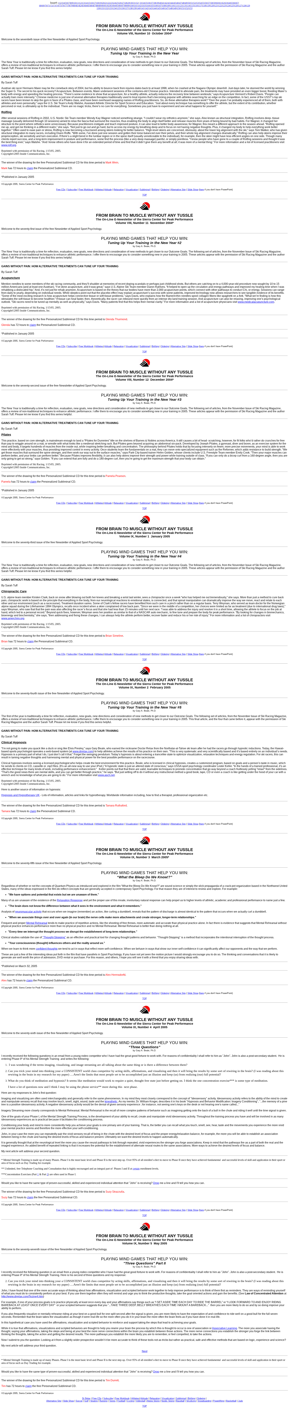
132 (106, 8)
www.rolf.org (8, 145)
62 (223, 3)
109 (168, 5)
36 (149, 3)
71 (49, 5)
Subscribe (108, 1398)
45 (175, 3)
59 (214, 3)
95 (117, 5)
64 (229, 3)
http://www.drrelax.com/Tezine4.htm (22, 1296)
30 (131, 3)
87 (94, 5)
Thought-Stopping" (54, 937)
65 (231, 3)
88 (97, 5)
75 (60, 5)
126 (236, 5)
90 (103, 5)
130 (98, 8)
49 (186, 3)
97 (123, 5)
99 (128, 5)
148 (170, 8)
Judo (240, 1401)
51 (192, 3)
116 (196, 5)
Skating (94, 1401)
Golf (86, 1401)
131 (102, 8)
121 (216, 5)
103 (144, 5)
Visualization (168, 1398)
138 (130, 8)
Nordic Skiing (167, 1401)
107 (160, 5)
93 (111, 5)
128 (244, 5)
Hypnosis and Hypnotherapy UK (20, 795)
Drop (156, 1183)
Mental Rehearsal (36, 923)
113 (184, 5)
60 (217, 3)
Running (103, 1401)
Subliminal (181, 1398)
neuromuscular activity (28, 911)
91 (106, 5)
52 (195, 3)
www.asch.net (106, 775)
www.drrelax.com (83, 751)
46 (177, 3)
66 (234, 3)
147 (166, 8)
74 (57, 5)
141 (142, 8)
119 (208, 5)
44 (172, 3)
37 (152, 3)
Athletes (135, 1398)
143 (150, 8)
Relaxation (155, 1398)
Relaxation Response (70, 900)
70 (46, 5)
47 (180, 3)
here (202, 189)
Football (121, 1401)
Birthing (191, 1398)
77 (66, 5)
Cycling (130, 1401)
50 (189, 3)
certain (136, 1168)
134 (114, 8)
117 (200, 5)
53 (197, 3)
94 (114, 5)
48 (183, 3)
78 (69, 5)
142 (146, 8)
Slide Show (68, 1401)
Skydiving (191, 1401)
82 (80, 5)
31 (134, 3)
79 (71, 5)
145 (158, 8)
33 (140, 3)
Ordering (201, 1398)
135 (118, 8)
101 (136, 5)
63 (226, 3)
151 (182, 8)
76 (63, 5)
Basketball (231, 1401)
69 (43, 5)
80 (74, 5)
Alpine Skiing (153, 1401)
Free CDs (97, 1398)
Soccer (79, 1401)
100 (132, 5)
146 (162, 8)
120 (212, 5)
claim (30, 168)
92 (108, 5)
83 (83, 5)
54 (200, 3)
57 (209, 3)
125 (232, 5)
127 (240, 5)
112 (180, 5)
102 (140, 5)
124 (228, 5)
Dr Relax (86, 1398)
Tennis (112, 1401)
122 (220, 5)
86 (91, 5)
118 (204, 5)
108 (164, 5)
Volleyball (140, 1401)
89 (100, 5)
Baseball (180, 1401)
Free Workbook (122, 1398)
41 (163, 3)
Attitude (144, 1398)
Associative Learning (224, 1328)
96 (120, 5)
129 (248, 5)
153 (190, 8)
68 (40, 5)
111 (176, 5)
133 (110, 8)
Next (144, 1351)
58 (212, 3)
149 (174, 8)
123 (224, 5)
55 (203, 3)
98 (125, 5)
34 (143, 3)
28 (126, 3)
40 (160, 3)
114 (188, 5)
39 (158, 3)
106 (156, 5)
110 (172, 5)
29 (129, 3)
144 (154, 8)
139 (134, 8)
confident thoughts (47, 948)
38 (155, 3)
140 (138, 8)
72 (52, 5)
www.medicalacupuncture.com (256, 301)
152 (186, 8)
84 (86, 5)
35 (146, 3)
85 (88, 5)
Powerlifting (218, 1401)
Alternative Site (53, 1401)
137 (126, 8)
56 (206, 3)
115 (192, 5)
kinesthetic (111, 1101)
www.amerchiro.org (12, 618)
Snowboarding (204, 1401)
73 (54, 5)
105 (152, 5)
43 (169, 3)
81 (77, 5)
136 (122, 8)
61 (220, 3)
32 (137, 3)
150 (178, 8)
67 (237, 3)
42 (166, 3)
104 (148, 5)
